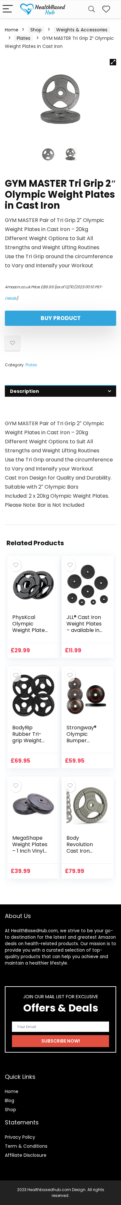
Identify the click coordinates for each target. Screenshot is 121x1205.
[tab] (60, 391)
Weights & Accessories (81, 30)
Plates (23, 38)
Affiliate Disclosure (25, 1155)
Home (11, 30)
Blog (9, 1100)
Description (24, 391)
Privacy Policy (20, 1137)
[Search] (91, 9)
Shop (36, 30)
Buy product (61, 318)
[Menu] (7, 9)
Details (10, 298)
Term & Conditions (26, 1146)
